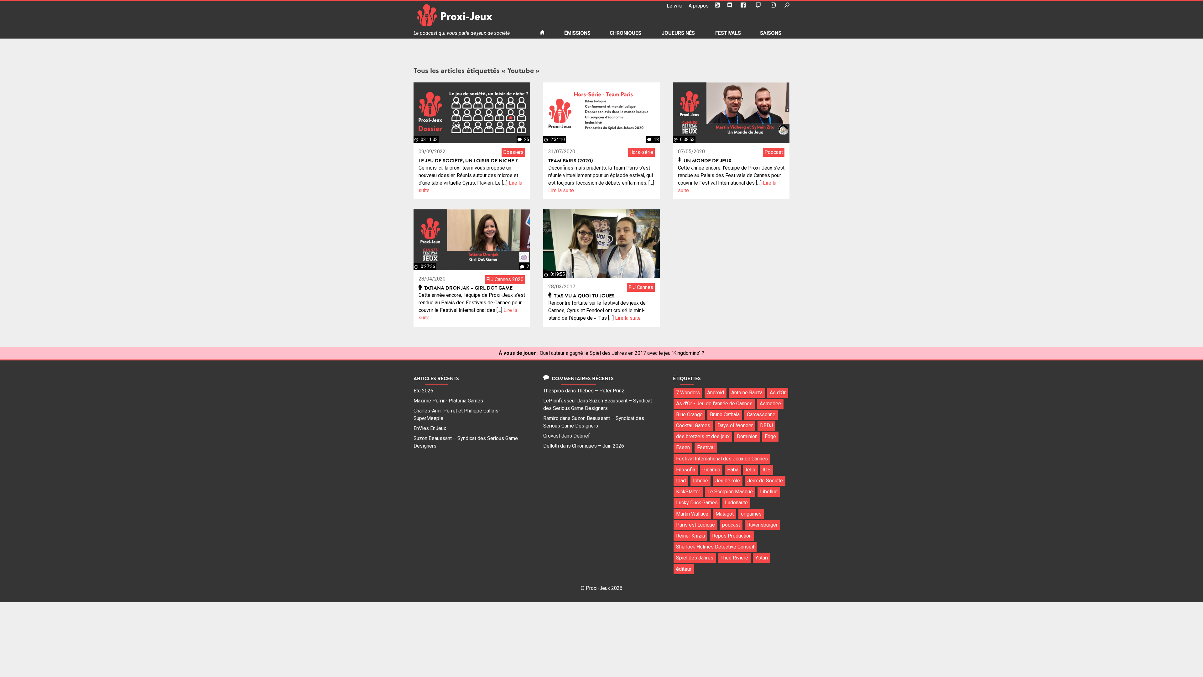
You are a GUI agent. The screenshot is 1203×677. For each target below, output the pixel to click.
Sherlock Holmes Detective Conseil (715, 547)
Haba (732, 470)
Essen (683, 447)
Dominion (747, 436)
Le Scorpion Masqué (730, 492)
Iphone (700, 481)
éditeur (683, 569)
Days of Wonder (735, 425)
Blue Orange (689, 414)
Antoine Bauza (747, 393)
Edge (770, 436)
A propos (699, 6)
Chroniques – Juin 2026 (598, 446)
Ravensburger (762, 525)
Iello (750, 470)
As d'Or (778, 393)
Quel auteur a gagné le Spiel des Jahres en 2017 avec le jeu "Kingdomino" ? (622, 353)
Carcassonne (761, 414)
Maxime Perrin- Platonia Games (448, 401)
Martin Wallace (692, 514)
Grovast (551, 436)
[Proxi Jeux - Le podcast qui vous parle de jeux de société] (472, 15)
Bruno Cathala (725, 414)
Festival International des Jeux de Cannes (722, 459)
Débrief (581, 436)
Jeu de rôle (727, 481)
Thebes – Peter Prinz (600, 391)
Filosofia (685, 470)
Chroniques (625, 33)
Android (715, 393)
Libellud (769, 492)
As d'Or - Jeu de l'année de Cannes (714, 404)
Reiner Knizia (690, 536)
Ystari (761, 558)
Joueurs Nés (678, 33)
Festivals (728, 33)
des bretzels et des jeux (703, 436)
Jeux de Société (765, 481)
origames (751, 514)
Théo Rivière (734, 558)
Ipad (681, 481)
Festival (706, 447)
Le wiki (674, 6)
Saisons (770, 33)
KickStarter (688, 492)
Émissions (577, 33)
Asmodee (770, 404)
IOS (767, 470)
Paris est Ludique (695, 525)
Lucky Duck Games (697, 503)
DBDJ (766, 425)
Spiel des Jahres (694, 558)
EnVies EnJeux (430, 428)
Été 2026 (423, 391)
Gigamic (711, 470)
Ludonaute (736, 503)
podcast (731, 525)
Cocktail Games (693, 425)
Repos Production (732, 536)
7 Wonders (688, 393)
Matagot (725, 514)
